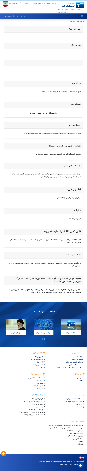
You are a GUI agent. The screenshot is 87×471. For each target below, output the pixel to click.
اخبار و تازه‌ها (39, 356)
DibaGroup (63, 465)
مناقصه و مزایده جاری (76, 365)
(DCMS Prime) (73, 465)
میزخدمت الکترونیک (76, 356)
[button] (45, 339)
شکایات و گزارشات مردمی (35, 377)
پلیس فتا (79, 407)
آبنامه (41, 367)
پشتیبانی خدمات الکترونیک (74, 362)
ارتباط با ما (40, 380)
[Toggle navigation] (82, 16)
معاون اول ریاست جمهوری (74, 401)
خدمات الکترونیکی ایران (74, 399)
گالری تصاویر (39, 362)
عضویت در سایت (77, 359)
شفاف (81, 380)
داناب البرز (80, 377)
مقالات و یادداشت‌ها (37, 359)
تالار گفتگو (40, 388)
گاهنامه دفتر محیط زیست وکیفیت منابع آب (69, 367)
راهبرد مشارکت (38, 386)
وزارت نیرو (79, 404)
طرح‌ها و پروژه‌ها (38, 365)
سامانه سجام (39, 383)
